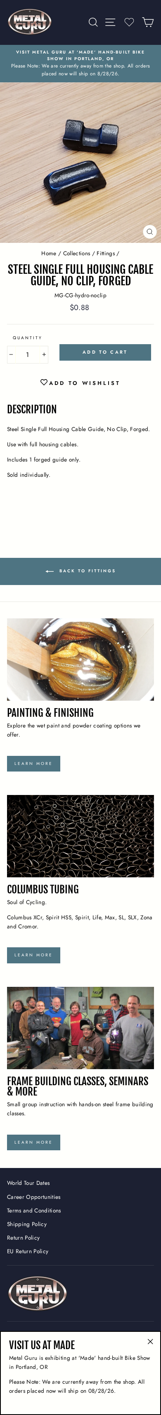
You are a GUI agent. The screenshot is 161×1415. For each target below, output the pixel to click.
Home (48, 253)
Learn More (33, 763)
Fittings (106, 253)
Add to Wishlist (85, 383)
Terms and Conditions (34, 1210)
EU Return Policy (27, 1251)
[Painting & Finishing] (80, 659)
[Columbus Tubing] (80, 836)
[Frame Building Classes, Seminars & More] (80, 1028)
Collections (76, 253)
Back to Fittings (86, 571)
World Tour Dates (28, 1183)
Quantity (28, 338)
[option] (80, 63)
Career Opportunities (34, 1197)
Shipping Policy (27, 1224)
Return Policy (23, 1237)
